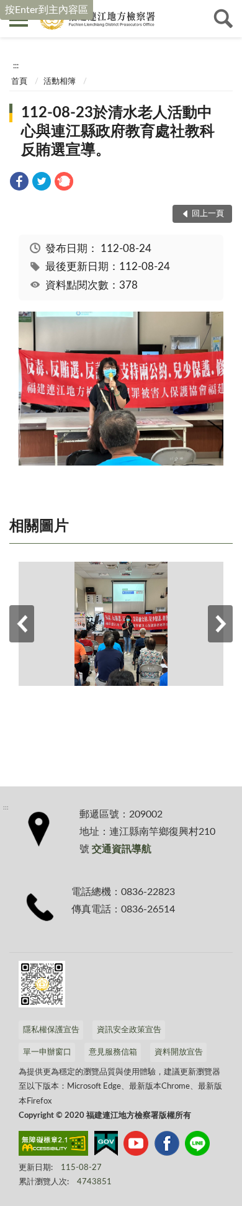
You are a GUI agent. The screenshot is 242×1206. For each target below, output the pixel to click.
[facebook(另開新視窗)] (167, 1146)
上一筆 (21, 623)
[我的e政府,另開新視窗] (106, 1146)
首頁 (19, 82)
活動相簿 (59, 82)
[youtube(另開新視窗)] (135, 1146)
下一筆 (220, 623)
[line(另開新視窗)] (197, 1146)
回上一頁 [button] (208, 214)
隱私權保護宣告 (51, 1030)
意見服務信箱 (113, 1052)
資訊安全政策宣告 (129, 1030)
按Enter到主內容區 (46, 10)
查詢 (223, 18)
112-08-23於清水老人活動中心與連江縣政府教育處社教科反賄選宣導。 (118, 132)
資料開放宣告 (179, 1052)
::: (16, 66)
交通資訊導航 (121, 849)
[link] (19, 183)
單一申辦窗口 (47, 1052)
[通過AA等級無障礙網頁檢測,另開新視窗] (53, 1146)
